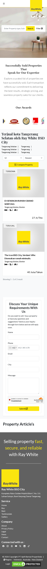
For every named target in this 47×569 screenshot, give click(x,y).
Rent (3, 511)
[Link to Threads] (12, 546)
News (3, 534)
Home (4, 505)
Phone (10, 343)
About (4, 526)
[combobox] (13, 347)
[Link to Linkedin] (25, 546)
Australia (26, 559)
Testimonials (6, 514)
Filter (38, 28)
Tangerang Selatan (9, 146)
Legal (3, 531)
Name (10, 332)
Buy (3, 508)
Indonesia (18, 559)
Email (10, 353)
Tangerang (25, 146)
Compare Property (24, 164)
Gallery (4, 517)
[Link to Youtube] (16, 546)
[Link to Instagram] (8, 546)
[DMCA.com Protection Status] (26, 564)
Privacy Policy (7, 528)
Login (8, 564)
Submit (22, 408)
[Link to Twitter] (20, 546)
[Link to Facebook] (3, 546)
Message (11, 375)
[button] (3, 3)
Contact (4, 537)
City (9, 364)
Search (30, 28)
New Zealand (37, 559)
